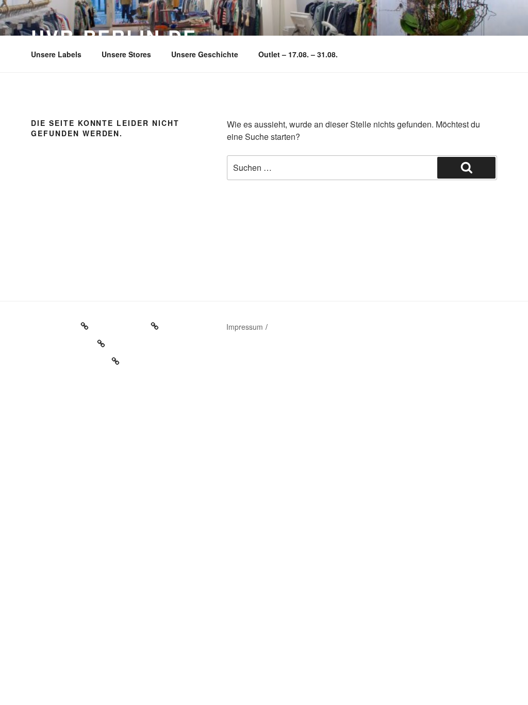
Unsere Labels (56, 54)
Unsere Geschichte (204, 54)
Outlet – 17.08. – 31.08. (298, 54)
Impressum (244, 327)
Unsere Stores (126, 54)
